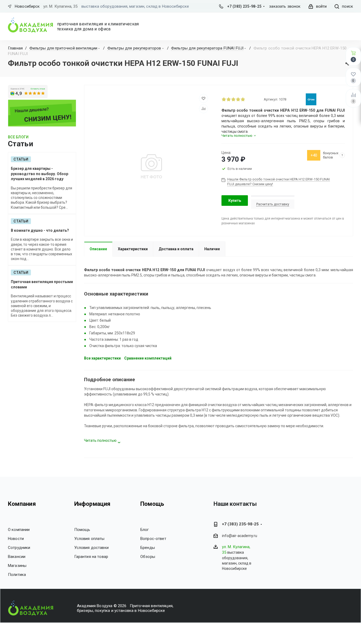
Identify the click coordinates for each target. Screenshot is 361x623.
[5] (242, 99)
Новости (16, 538)
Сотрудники (19, 547)
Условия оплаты (89, 538)
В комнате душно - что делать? (40, 230)
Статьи (20, 159)
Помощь (82, 529)
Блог (144, 529)
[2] (228, 99)
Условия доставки (91, 547)
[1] (223, 99)
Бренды (147, 547)
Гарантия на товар (91, 556)
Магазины (17, 565)
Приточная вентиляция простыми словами (42, 284)
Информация (92, 504)
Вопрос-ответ (153, 538)
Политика (17, 574)
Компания (22, 504)
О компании (19, 529)
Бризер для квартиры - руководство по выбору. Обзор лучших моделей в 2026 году (39, 173)
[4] (238, 99)
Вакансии (16, 556)
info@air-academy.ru (239, 536)
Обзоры (147, 556)
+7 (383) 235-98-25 (244, 6)
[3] (233, 99)
